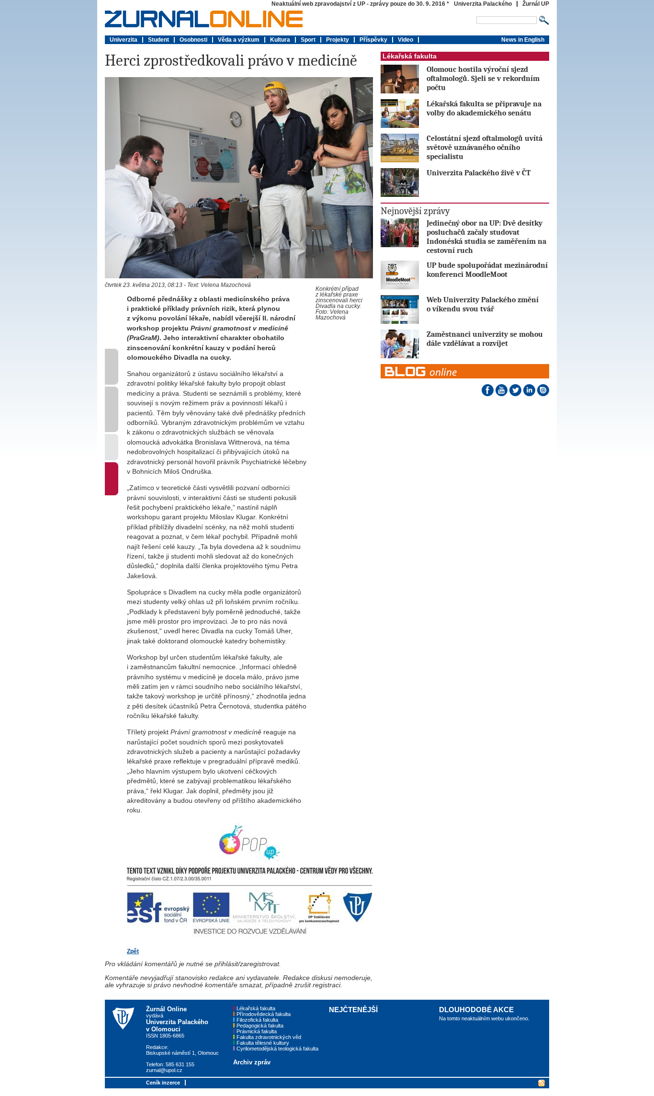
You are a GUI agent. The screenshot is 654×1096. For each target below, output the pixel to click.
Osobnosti (193, 40)
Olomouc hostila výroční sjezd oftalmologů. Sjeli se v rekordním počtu (483, 78)
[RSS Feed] (540, 1082)
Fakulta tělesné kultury (263, 1043)
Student (158, 40)
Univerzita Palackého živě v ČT (478, 172)
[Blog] (465, 366)
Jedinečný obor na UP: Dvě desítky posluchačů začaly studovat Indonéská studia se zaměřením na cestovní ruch (486, 236)
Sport (308, 40)
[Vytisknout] (111, 458)
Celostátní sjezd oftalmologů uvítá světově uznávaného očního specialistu (484, 147)
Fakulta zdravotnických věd (269, 1037)
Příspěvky (373, 40)
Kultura (280, 40)
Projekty (337, 40)
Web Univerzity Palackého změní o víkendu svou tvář (483, 304)
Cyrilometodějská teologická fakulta (277, 1048)
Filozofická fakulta (257, 1020)
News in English (522, 40)
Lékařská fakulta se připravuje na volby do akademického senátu (484, 108)
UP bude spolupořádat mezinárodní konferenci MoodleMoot (487, 270)
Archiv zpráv (252, 1062)
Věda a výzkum (238, 40)
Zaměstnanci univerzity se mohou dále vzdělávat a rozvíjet (485, 339)
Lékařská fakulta (410, 56)
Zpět (133, 951)
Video (405, 40)
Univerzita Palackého (483, 4)
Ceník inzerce (163, 1082)
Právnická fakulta (257, 1031)
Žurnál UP (535, 4)
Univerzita (123, 40)
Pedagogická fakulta (260, 1025)
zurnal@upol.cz (164, 1070)
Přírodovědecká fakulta (264, 1014)
